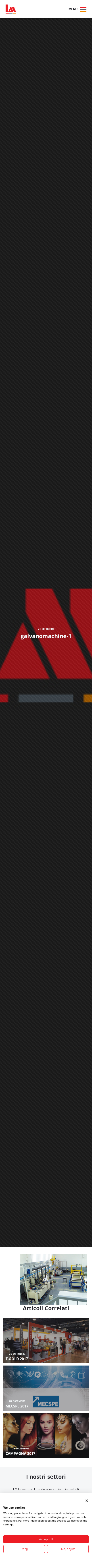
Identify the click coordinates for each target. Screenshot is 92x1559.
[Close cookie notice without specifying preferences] (87, 1500)
